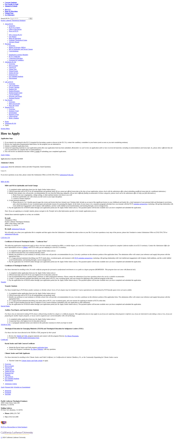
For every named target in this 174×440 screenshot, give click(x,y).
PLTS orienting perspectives (83, 258)
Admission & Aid (10, 62)
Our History (13, 36)
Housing (7, 375)
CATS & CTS (5, 237)
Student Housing (14, 91)
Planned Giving (14, 114)
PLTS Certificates (14, 56)
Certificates (4, 339)
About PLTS (9, 24)
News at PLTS (13, 31)
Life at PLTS (9, 82)
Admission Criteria (11, 384)
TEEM (19, 336)
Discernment (13, 78)
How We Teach (14, 105)
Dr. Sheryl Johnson (37, 349)
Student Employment (15, 93)
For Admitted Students (16, 76)
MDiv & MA (5, 182)
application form (42, 347)
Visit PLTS (12, 67)
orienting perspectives (140, 204)
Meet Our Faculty (14, 103)
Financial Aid (13, 74)
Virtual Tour (13, 69)
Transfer (3, 282)
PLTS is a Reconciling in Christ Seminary (14, 427)
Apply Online (5, 155)
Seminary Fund (14, 111)
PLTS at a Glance (14, 27)
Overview (12, 26)
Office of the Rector (15, 29)
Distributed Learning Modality (18, 55)
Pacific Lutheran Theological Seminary (13, 20)
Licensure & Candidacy (16, 60)
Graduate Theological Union (18, 40)
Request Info (9, 387)
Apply (3, 387)
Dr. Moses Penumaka (72, 336)
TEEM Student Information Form (28, 338)
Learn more (4, 167)
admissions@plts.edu (66, 175)
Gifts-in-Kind (13, 116)
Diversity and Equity (15, 96)
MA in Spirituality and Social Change (21, 49)
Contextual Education (16, 58)
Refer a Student (14, 118)
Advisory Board (14, 42)
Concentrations (13, 51)
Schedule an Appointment (22, 387)
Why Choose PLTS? (15, 35)
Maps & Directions (15, 38)
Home (7, 121)
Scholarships (13, 113)
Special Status (5, 306)
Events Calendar (14, 87)
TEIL (25, 336)
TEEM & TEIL (6, 324)
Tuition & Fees (13, 73)
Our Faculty (8, 100)
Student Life (13, 89)
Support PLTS (9, 107)
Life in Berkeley (14, 85)
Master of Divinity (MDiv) (17, 47)
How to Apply (13, 65)
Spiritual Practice (14, 98)
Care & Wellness (14, 94)
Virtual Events (13, 71)
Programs (8, 44)
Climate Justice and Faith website (31, 360)
